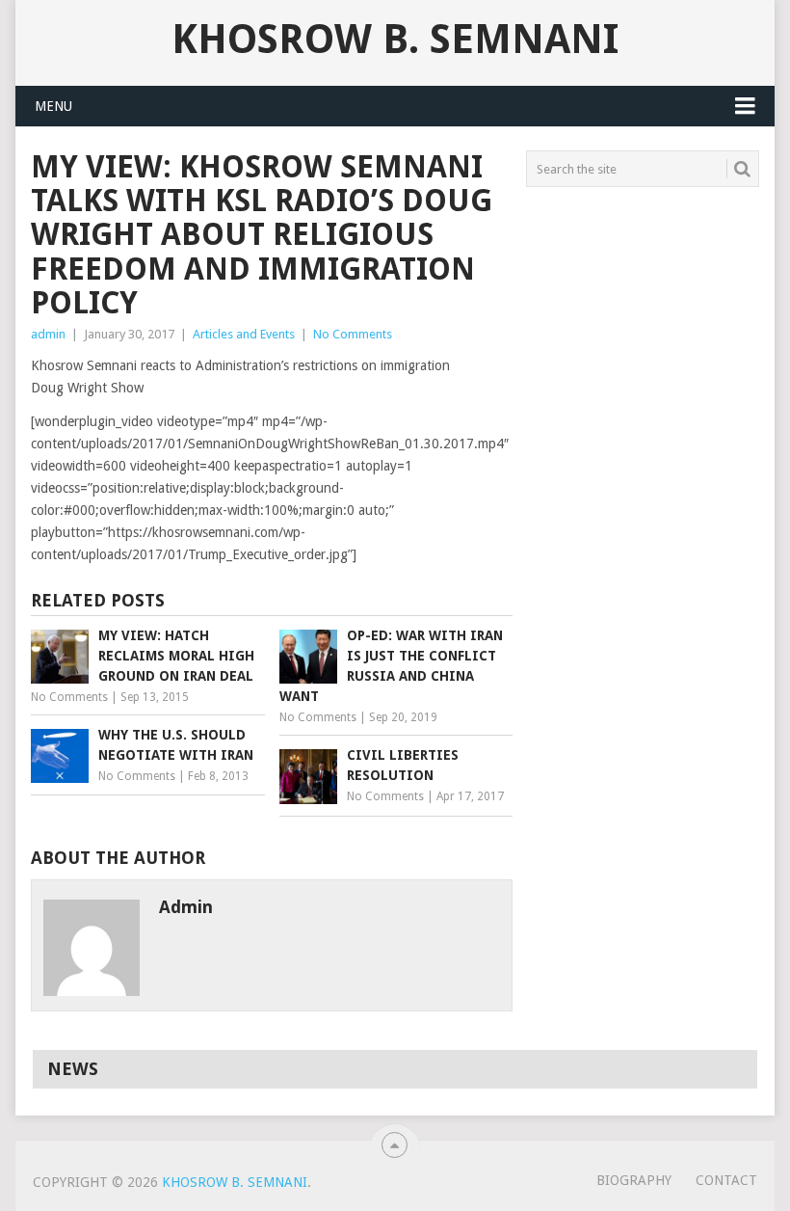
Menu (53, 106)
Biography (634, 1180)
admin (48, 334)
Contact (726, 1180)
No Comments (352, 334)
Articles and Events (244, 334)
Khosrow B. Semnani (395, 39)
